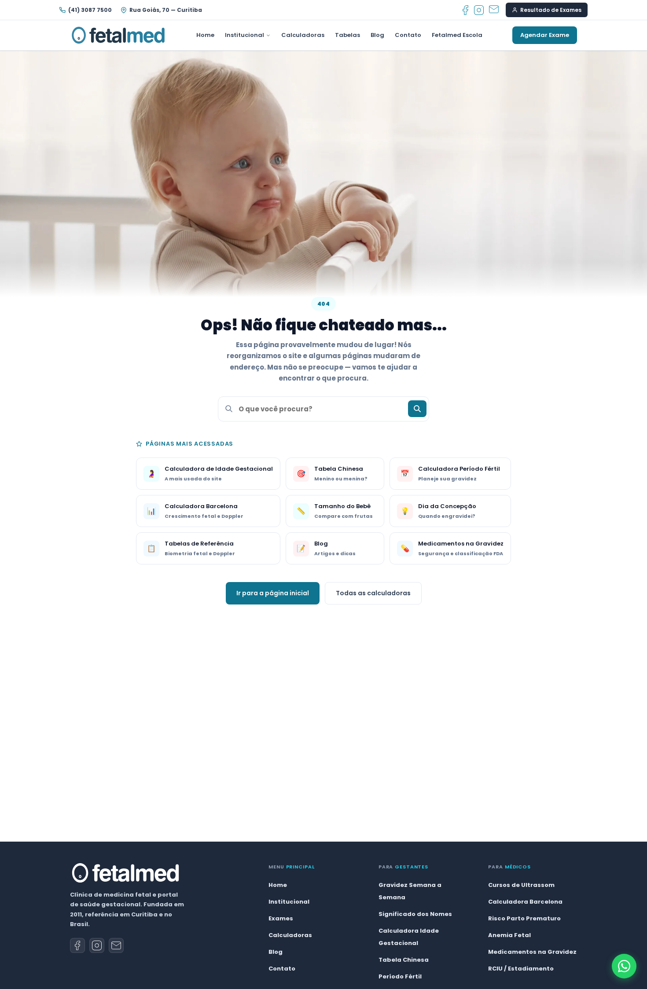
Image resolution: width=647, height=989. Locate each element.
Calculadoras (302, 35)
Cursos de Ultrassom (521, 885)
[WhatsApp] (624, 966)
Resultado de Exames (550, 10)
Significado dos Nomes (415, 914)
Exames (280, 918)
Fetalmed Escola (457, 35)
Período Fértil (400, 976)
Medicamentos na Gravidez (532, 952)
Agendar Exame (544, 35)
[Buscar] (417, 408)
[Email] (494, 10)
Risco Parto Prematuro (524, 918)
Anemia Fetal (509, 935)
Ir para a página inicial (272, 593)
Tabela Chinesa (404, 960)
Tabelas (347, 35)
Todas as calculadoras (373, 593)
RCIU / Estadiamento (521, 968)
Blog (377, 35)
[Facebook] (465, 10)
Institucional (244, 35)
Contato (408, 35)
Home (205, 35)
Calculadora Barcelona (525, 901)
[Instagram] (479, 10)
